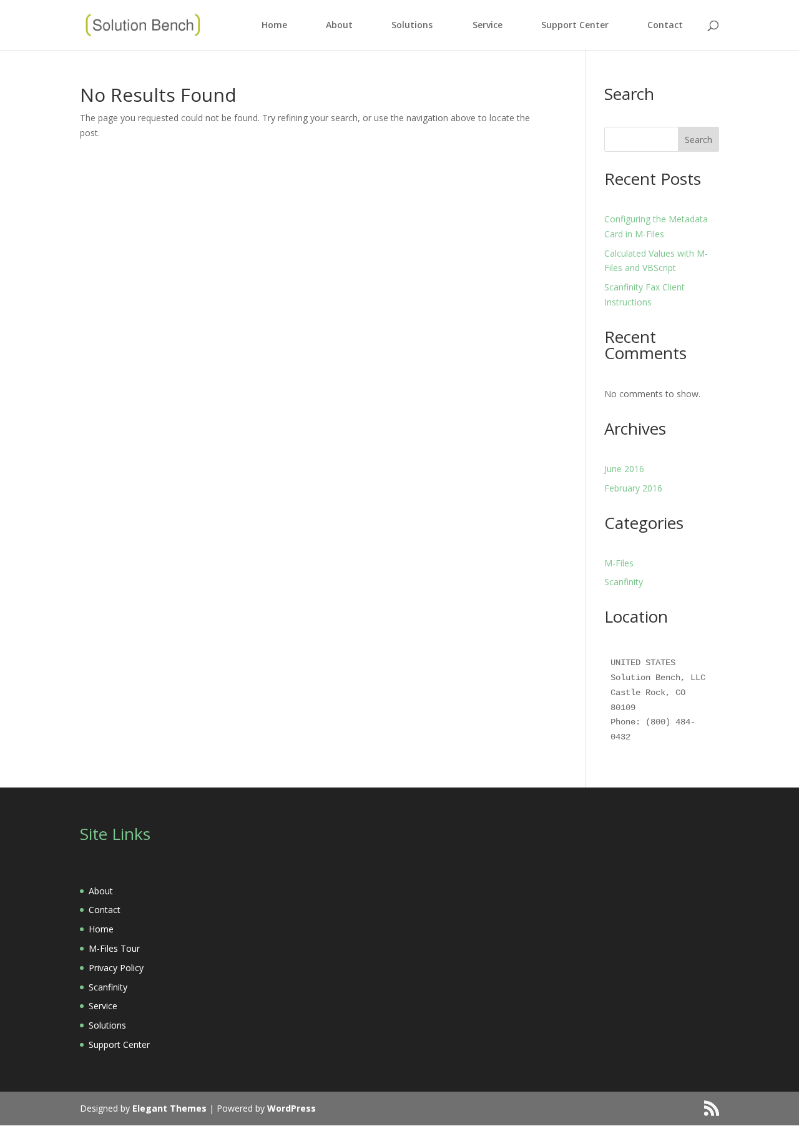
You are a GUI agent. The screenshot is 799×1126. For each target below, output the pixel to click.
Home (274, 26)
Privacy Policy (116, 968)
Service (487, 26)
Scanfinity (623, 582)
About (339, 26)
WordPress (291, 1108)
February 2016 (633, 488)
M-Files (619, 563)
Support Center (575, 26)
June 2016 (624, 469)
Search (698, 140)
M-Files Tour (114, 948)
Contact (665, 26)
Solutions (412, 26)
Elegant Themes (169, 1108)
